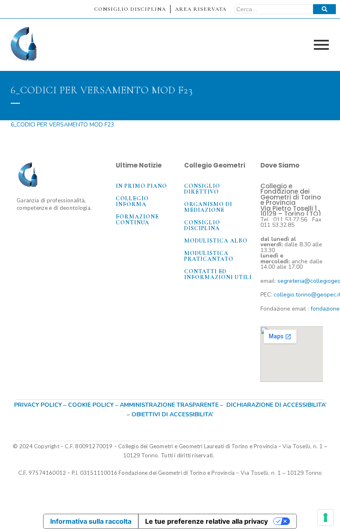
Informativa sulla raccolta (90, 521)
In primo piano (141, 185)
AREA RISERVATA (200, 9)
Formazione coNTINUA (137, 219)
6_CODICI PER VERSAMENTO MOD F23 (62, 125)
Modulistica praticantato (208, 256)
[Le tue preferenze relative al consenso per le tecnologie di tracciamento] (325, 517)
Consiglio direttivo (202, 188)
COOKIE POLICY (91, 405)
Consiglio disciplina (202, 225)
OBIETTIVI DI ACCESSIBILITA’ (172, 414)
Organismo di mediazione (208, 207)
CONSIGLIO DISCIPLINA (130, 9)
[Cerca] (324, 9)
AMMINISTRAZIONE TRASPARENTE (169, 405)
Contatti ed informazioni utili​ (218, 274)
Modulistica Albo (216, 240)
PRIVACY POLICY (38, 405)
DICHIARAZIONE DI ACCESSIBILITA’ (276, 405)
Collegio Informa (132, 201)
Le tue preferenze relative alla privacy (206, 521)
